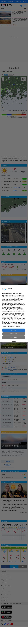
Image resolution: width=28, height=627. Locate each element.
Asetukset (13, 334)
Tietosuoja (14, 341)
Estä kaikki (13, 337)
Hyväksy (13, 330)
